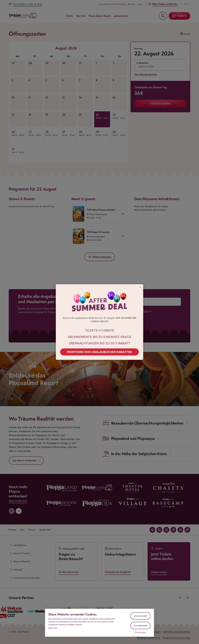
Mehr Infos (53, 628)
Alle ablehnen (140, 625)
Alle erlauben (140, 616)
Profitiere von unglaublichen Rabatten (99, 352)
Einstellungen (140, 632)
